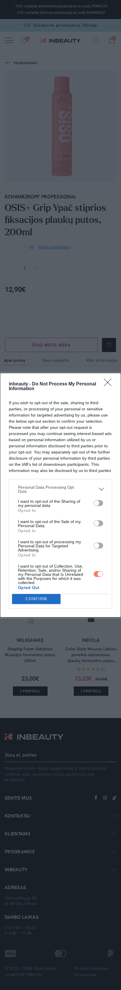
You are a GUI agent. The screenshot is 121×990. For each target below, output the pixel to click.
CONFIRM (36, 599)
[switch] (98, 503)
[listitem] (60, 489)
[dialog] (60, 495)
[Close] (109, 384)
